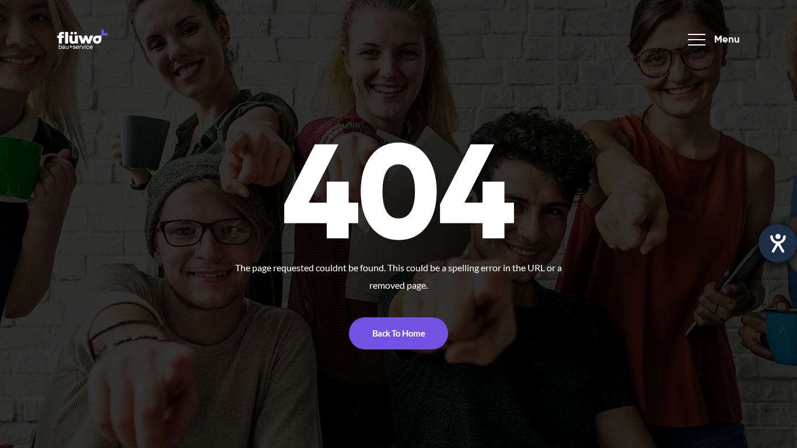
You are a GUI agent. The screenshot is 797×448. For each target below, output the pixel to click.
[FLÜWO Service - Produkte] (82, 39)
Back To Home (398, 333)
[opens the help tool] (777, 243)
